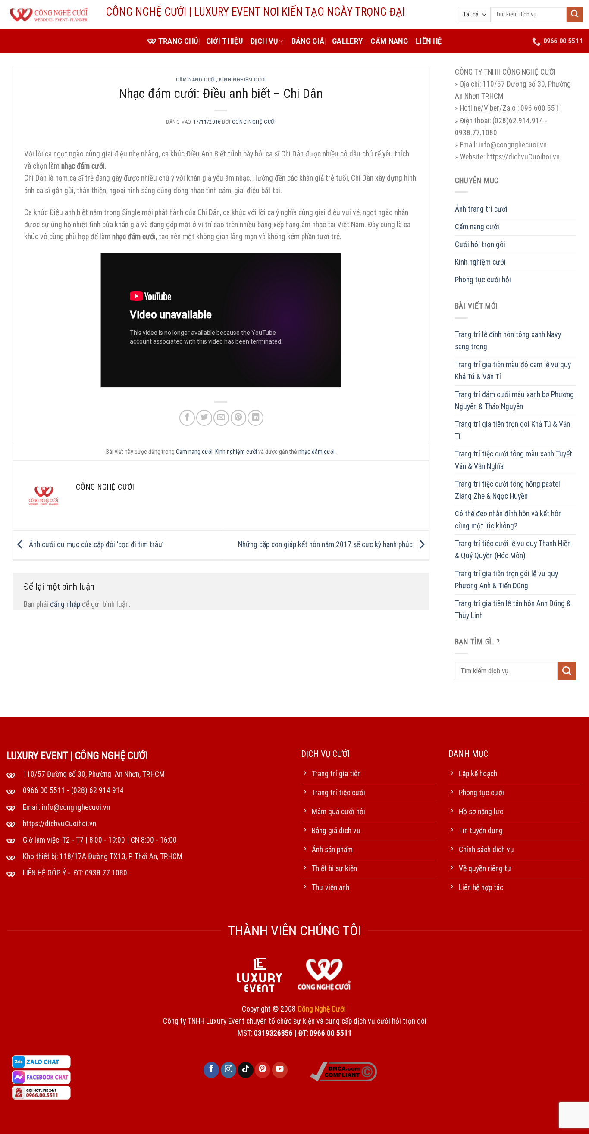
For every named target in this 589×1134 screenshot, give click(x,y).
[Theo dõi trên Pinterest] (262, 1070)
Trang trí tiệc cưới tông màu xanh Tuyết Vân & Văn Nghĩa (513, 460)
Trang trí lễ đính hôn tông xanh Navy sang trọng (508, 340)
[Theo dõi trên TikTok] (245, 1070)
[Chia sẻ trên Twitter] (204, 417)
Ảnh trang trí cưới (481, 209)
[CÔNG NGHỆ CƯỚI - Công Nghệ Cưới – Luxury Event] (49, 14)
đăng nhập (65, 604)
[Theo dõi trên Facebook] (211, 1070)
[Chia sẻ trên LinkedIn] (255, 417)
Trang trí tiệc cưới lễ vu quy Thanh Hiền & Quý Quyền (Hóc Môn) (513, 549)
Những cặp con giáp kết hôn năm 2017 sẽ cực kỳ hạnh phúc (326, 544)
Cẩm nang (389, 41)
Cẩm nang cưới (196, 80)
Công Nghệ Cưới (254, 122)
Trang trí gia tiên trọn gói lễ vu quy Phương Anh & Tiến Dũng (506, 579)
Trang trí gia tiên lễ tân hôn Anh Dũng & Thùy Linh (513, 609)
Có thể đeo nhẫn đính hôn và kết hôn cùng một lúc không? (508, 519)
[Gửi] (575, 15)
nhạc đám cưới (316, 451)
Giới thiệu (224, 41)
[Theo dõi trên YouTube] (280, 1070)
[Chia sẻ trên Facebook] (187, 417)
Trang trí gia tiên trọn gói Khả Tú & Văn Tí (512, 430)
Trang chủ (178, 41)
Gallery (347, 41)
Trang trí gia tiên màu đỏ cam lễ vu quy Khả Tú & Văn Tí (513, 370)
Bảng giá (308, 41)
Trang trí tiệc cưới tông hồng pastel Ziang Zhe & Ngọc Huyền (507, 490)
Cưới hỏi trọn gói (480, 244)
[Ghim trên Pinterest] (238, 417)
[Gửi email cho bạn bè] (221, 417)
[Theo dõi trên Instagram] (228, 1070)
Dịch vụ (264, 41)
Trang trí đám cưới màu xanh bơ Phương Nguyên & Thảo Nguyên (514, 400)
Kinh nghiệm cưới (242, 80)
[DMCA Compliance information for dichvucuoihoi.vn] (343, 1071)
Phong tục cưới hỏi (483, 279)
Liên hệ (429, 41)
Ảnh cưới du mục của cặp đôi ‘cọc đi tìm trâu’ (95, 544)
